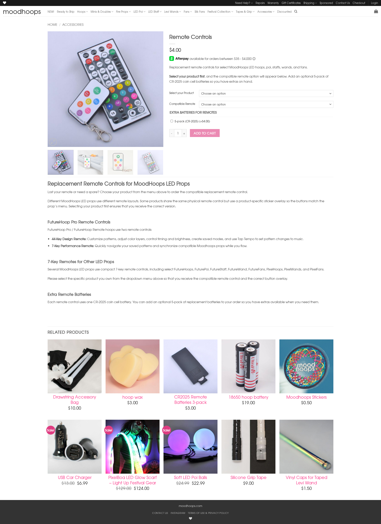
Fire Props (122, 11)
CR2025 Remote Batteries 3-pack (190, 399)
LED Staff (153, 11)
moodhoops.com (190, 506)
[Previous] (55, 89)
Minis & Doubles (101, 11)
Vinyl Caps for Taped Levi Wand (306, 480)
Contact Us (343, 3)
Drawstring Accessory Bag (74, 399)
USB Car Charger (74, 477)
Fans (186, 11)
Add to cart (205, 133)
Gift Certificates (291, 3)
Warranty (273, 3)
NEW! (51, 11)
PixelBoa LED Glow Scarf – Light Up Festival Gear (132, 480)
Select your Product (181, 93)
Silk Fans (200, 11)
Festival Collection (219, 11)
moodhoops (22, 11)
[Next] (156, 89)
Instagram (178, 513)
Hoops (81, 11)
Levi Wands (171, 11)
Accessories (264, 11)
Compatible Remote (182, 104)
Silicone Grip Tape (249, 477)
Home (52, 24)
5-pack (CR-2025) (192, 121)
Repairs (260, 3)
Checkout (359, 3)
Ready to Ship (65, 11)
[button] (376, 11)
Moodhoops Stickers (306, 397)
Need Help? (242, 3)
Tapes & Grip (244, 11)
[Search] (295, 11)
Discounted (284, 11)
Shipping (308, 3)
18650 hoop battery (248, 397)
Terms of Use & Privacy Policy (208, 513)
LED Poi (138, 11)
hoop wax (132, 397)
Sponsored (326, 3)
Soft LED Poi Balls (190, 477)
